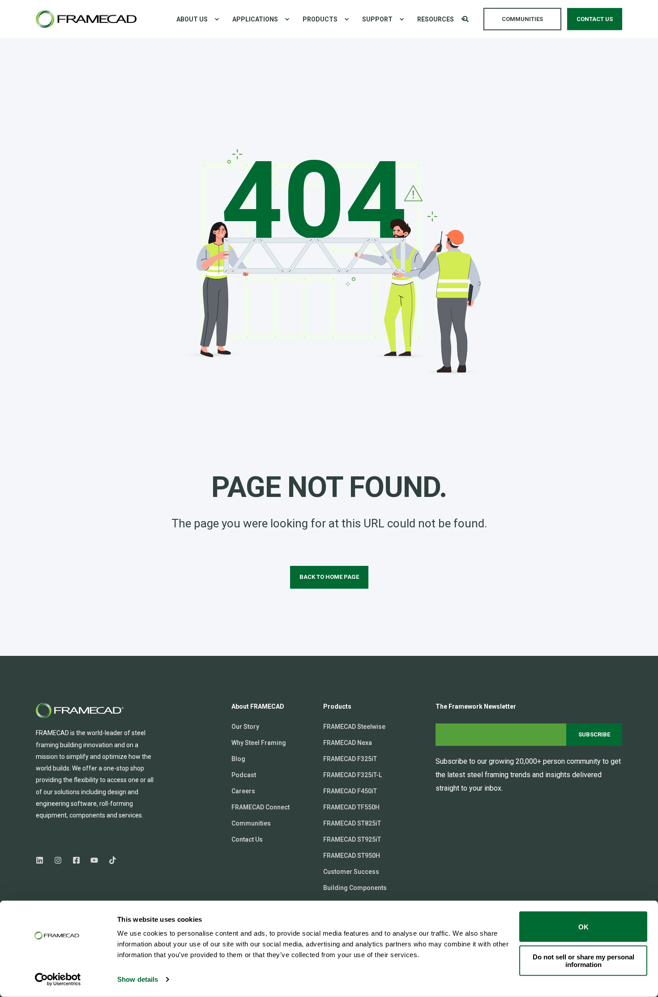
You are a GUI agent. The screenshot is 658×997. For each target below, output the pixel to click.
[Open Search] (466, 18)
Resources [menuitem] (435, 19)
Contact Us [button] (595, 18)
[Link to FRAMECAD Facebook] (76, 860)
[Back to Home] (86, 19)
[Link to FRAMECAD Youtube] (94, 860)
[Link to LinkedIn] (42, 860)
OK (583, 926)
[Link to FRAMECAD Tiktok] (109, 860)
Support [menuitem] (377, 19)
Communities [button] (522, 18)
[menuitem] (216, 19)
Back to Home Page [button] (329, 576)
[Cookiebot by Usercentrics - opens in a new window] (58, 979)
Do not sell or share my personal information (583, 960)
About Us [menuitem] (192, 19)
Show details (137, 979)
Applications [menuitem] (255, 19)
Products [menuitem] (320, 19)
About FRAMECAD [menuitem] (257, 706)
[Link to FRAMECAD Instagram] (58, 860)
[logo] (80, 711)
